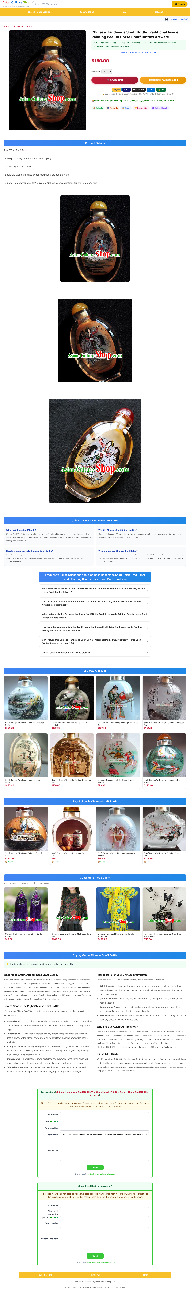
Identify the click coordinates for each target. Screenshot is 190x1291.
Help (145, 1274)
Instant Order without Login (163, 80)
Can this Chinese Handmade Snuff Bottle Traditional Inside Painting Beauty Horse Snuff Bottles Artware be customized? (95, 603)
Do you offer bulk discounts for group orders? (95, 652)
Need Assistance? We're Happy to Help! (138, 52)
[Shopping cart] (166, 19)
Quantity (95, 71)
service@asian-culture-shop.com (100, 1174)
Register (184, 19)
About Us (95, 1274)
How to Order (44, 1274)
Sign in (174, 19)
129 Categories (86, 12)
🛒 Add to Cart (115, 80)
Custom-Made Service (38, 12)
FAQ (124, 12)
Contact (158, 12)
